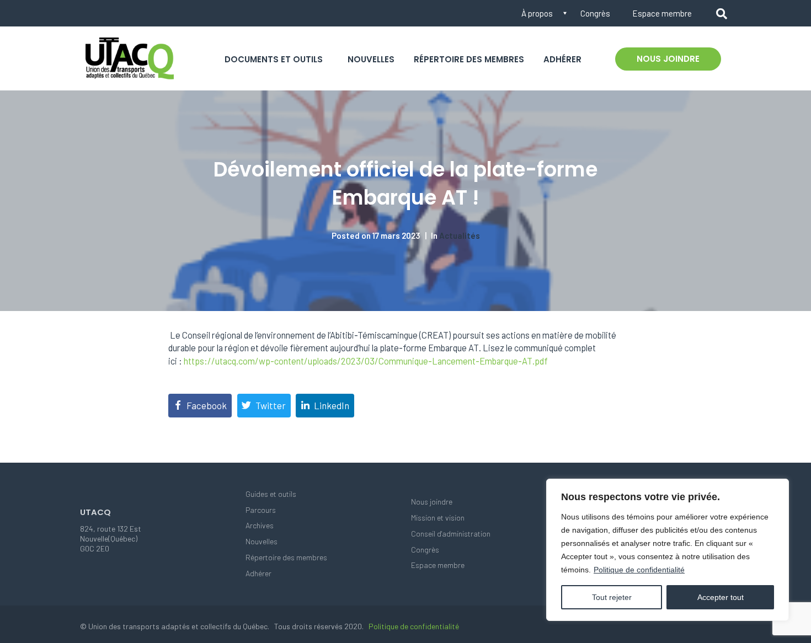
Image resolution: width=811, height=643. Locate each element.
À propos (537, 13)
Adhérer (562, 59)
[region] (667, 550)
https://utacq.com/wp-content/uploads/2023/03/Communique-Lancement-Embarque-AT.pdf (366, 361)
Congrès (595, 13)
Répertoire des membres (469, 59)
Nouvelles (371, 59)
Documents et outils (274, 59)
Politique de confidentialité (639, 569)
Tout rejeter (612, 597)
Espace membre (662, 13)
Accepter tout (720, 597)
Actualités (459, 235)
